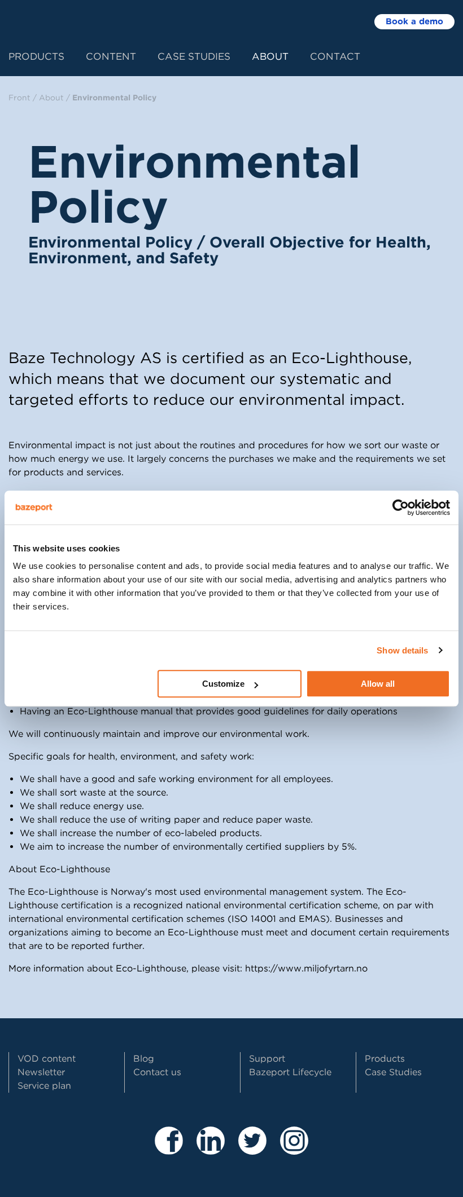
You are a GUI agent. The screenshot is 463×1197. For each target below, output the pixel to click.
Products (36, 56)
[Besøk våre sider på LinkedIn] (210, 1150)
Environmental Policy (114, 97)
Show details (402, 650)
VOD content (47, 1058)
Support (267, 1058)
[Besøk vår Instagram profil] (294, 1150)
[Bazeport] (54, 20)
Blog (143, 1058)
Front (19, 97)
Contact (335, 56)
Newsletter (41, 1072)
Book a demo (414, 21)
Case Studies (194, 56)
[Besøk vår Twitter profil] (252, 1150)
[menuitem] (47, 55)
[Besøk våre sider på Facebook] (169, 1150)
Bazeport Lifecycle (290, 1072)
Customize (223, 683)
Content (111, 56)
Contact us (157, 1072)
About (270, 56)
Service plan (44, 1085)
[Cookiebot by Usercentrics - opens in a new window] (400, 507)
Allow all (378, 683)
